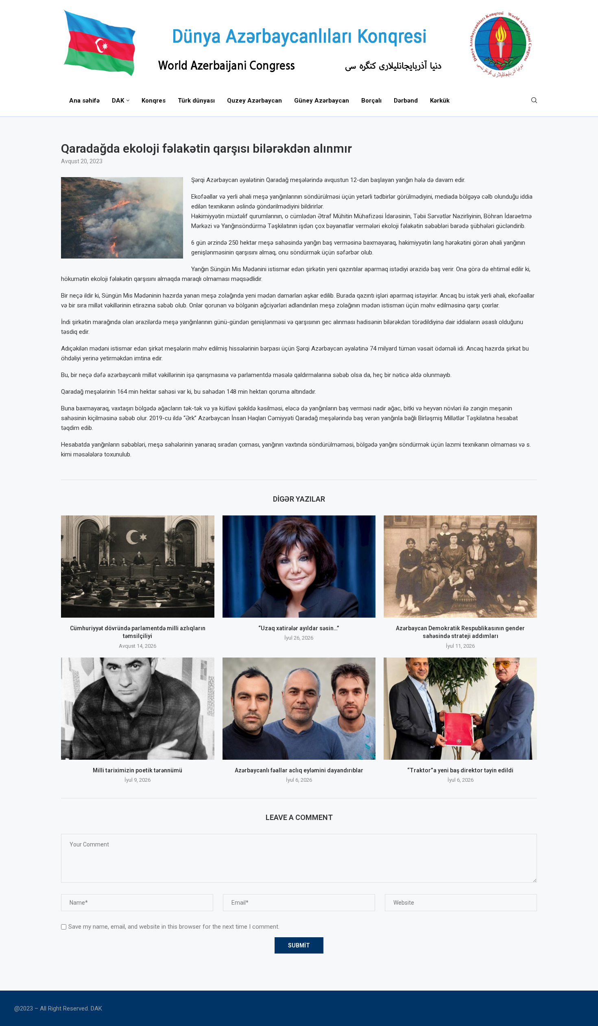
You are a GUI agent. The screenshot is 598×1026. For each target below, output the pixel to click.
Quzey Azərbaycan (254, 100)
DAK (118, 100)
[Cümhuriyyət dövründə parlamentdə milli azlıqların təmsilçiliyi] (137, 566)
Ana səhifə (84, 100)
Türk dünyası (196, 100)
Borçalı (371, 100)
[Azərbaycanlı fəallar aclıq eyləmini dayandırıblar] (299, 709)
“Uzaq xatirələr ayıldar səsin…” (298, 628)
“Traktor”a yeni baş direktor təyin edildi (460, 770)
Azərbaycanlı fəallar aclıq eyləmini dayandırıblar (299, 770)
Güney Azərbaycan (321, 100)
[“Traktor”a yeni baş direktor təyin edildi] (460, 709)
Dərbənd (406, 100)
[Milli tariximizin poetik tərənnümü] (137, 709)
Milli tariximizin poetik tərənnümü (137, 770)
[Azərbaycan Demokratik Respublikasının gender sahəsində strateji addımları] (460, 566)
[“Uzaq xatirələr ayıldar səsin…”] (299, 566)
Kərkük (440, 100)
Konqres (154, 100)
